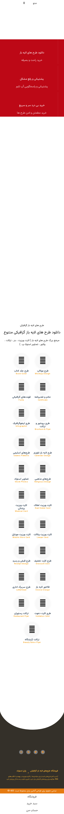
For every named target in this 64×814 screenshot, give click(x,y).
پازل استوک (21, 770)
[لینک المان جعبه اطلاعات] (31, 52)
